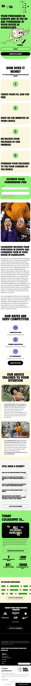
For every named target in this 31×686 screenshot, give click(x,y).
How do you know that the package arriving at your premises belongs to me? (13, 478)
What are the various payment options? (14, 472)
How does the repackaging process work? (12, 490)
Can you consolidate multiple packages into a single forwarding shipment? (13, 484)
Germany (25, 590)
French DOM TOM (14, 586)
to (2, 190)
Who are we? (5, 656)
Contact (4, 661)
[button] (3, 6)
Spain (11, 593)
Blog (3, 663)
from (3, 186)
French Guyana (14, 590)
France (3, 590)
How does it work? (6, 657)
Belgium (26, 586)
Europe (3, 586)
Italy (3, 593)
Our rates (4, 659)
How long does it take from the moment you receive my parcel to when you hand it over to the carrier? (13, 497)
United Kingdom (23, 593)
